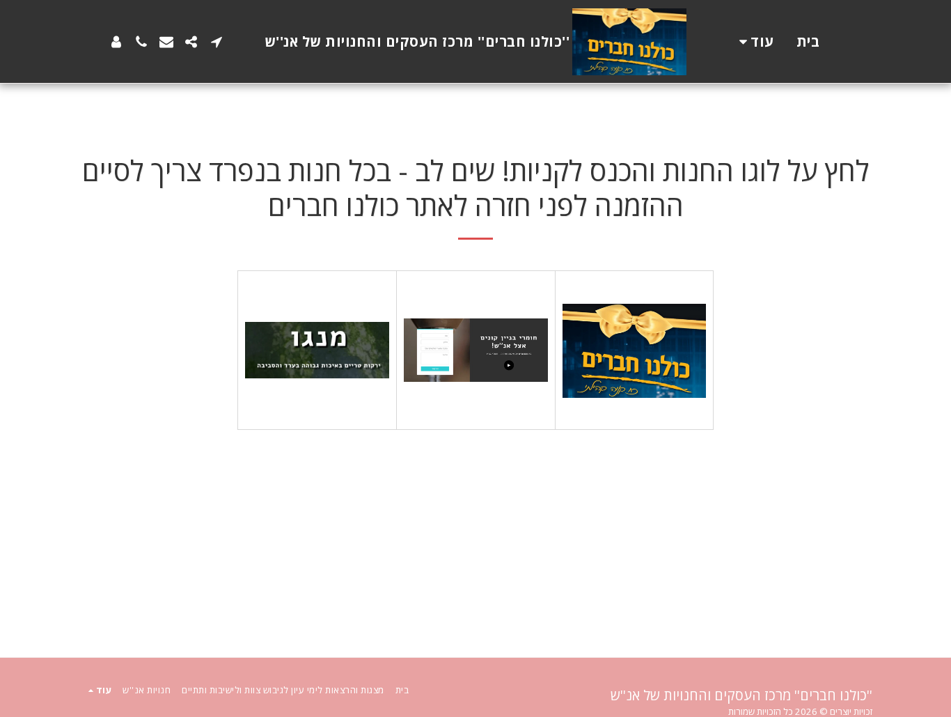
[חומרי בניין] (476, 350)
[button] (216, 42)
